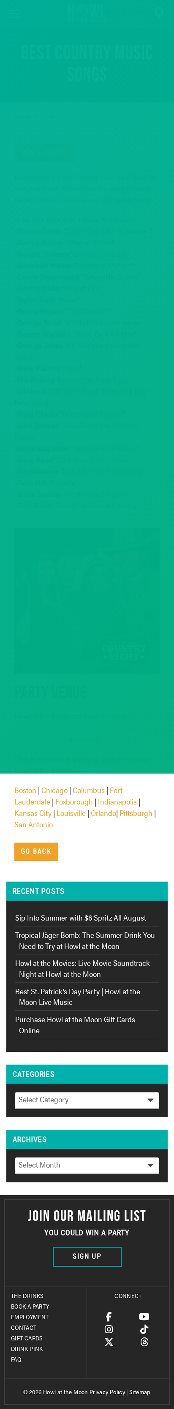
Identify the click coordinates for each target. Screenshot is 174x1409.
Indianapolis (117, 801)
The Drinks (27, 1295)
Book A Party (30, 1306)
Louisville (71, 812)
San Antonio (33, 824)
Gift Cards (27, 1338)
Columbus (89, 790)
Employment (30, 1316)
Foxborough (74, 801)
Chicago (54, 790)
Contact (24, 1327)
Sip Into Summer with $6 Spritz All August (80, 917)
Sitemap (140, 1391)
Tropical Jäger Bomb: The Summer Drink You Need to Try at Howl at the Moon (85, 940)
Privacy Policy (107, 1391)
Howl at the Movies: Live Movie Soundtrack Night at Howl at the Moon (82, 968)
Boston (25, 790)
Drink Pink (27, 1348)
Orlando (103, 812)
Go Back (36, 851)
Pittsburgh (136, 812)
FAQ (16, 1359)
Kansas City (33, 812)
